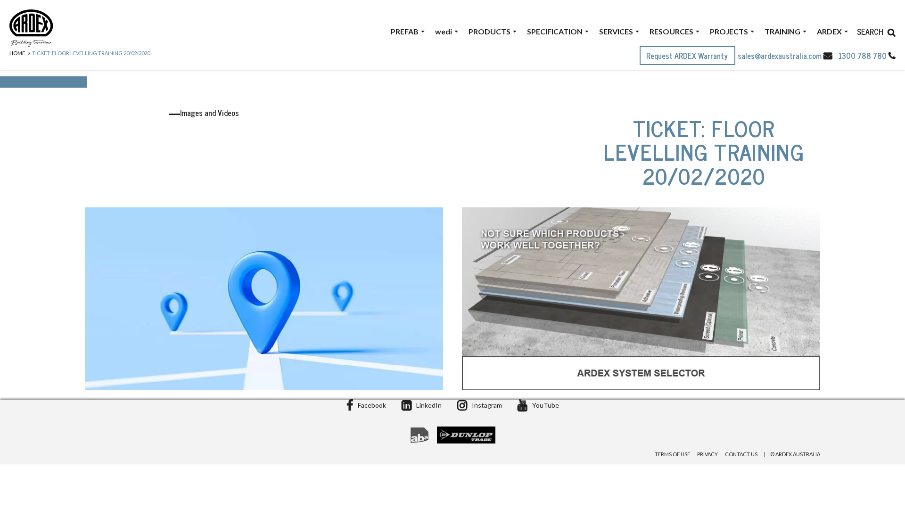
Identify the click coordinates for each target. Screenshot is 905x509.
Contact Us (741, 454)
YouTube (545, 405)
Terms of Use (672, 454)
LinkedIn (429, 405)
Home (17, 53)
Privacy (707, 454)
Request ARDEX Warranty (688, 55)
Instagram (487, 405)
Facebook (372, 405)
